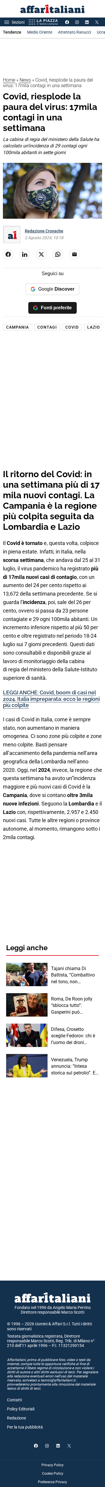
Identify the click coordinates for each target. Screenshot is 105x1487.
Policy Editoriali (20, 1409)
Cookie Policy (52, 1474)
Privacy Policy (52, 1465)
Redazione (16, 1418)
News (25, 80)
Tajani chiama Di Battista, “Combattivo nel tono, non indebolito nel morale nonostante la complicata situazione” (74, 975)
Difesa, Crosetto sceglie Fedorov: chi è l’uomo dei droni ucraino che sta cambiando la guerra (73, 1036)
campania (17, 327)
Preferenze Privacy (52, 1482)
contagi (47, 327)
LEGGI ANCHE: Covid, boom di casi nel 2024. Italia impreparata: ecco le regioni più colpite (51, 698)
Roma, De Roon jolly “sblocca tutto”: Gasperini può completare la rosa (71, 1005)
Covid (72, 327)
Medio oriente (39, 32)
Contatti (14, 1400)
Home (9, 80)
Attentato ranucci (74, 32)
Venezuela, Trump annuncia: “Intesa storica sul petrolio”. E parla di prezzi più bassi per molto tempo (74, 1066)
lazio (93, 327)
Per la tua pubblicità (25, 1427)
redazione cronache (44, 231)
